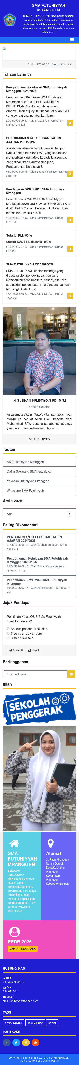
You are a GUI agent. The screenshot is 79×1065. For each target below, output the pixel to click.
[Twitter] (17, 1042)
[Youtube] (36, 1042)
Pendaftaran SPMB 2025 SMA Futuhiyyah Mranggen (36, 191)
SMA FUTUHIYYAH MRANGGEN (29, 264)
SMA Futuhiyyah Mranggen (25, 462)
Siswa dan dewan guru (26, 633)
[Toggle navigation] (71, 40)
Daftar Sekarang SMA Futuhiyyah (29, 471)
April (38, 514)
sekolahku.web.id (47, 1060)
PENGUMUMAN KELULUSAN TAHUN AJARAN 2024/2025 (33, 140)
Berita (52, 1023)
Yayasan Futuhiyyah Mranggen (28, 481)
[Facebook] (7, 1042)
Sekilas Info (35, 1023)
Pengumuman (13, 1023)
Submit (17, 650)
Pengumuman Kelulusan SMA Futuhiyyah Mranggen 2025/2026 (36, 89)
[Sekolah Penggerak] (39, 779)
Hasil (35, 650)
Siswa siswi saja (22, 638)
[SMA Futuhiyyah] (39, 708)
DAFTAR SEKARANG (22, 948)
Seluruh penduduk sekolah (29, 628)
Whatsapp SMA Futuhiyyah (25, 490)
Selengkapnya (39, 439)
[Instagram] (27, 1042)
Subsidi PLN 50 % (19, 235)
